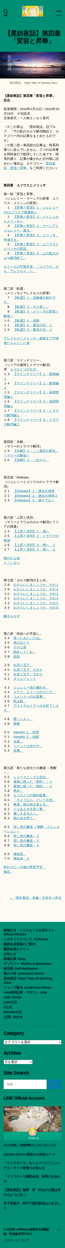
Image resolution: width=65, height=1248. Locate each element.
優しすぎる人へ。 (26, 813)
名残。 (18, 741)
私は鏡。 (19, 701)
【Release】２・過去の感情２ (35, 496)
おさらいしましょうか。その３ (36, 594)
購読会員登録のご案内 (19, 944)
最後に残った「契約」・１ (32, 781)
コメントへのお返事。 (29, 696)
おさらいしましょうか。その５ (36, 603)
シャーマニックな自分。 (31, 777)
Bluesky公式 (13, 1012)
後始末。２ (21, 858)
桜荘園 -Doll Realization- (21, 968)
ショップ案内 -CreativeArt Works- (28, 987)
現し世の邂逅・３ (26, 841)
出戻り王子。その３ (28, 674)
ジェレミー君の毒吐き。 (31, 687)
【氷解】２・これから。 (31, 460)
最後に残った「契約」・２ (32, 786)
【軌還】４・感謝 (26, 320)
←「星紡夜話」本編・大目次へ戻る (35, 898)
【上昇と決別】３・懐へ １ (34, 545)
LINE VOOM (12, 997)
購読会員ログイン (16, 949)
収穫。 (18, 750)
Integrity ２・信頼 (26, 737)
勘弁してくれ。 (24, 652)
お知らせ (10, 954)
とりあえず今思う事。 (29, 809)
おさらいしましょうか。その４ (36, 598)
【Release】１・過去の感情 (34, 491)
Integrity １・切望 (26, 732)
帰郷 (16, 724)
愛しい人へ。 (23, 719)
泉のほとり (21, 643)
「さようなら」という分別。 (34, 800)
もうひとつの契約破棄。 (31, 795)
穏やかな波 (12, 558)
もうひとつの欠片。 (24, 369)
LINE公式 (10, 1002)
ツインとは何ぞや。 (28, 746)
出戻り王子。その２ (28, 670)
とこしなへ (12, 563)
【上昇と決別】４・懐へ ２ (34, 549)
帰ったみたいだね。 (28, 638)
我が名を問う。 (24, 818)
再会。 (18, 791)
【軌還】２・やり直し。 (31, 307)
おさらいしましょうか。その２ (36, 589)
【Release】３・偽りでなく (34, 500)
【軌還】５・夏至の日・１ (32, 325)
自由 (16, 656)
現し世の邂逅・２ (26, 836)
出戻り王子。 (23, 665)
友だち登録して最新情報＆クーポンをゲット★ (30, 1145)
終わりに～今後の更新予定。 (25, 867)
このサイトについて (16, 1240)
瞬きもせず (12, 616)
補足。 (8, 872)
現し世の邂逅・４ (26, 845)
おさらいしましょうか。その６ (36, 607)
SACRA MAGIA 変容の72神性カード (29, 1154)
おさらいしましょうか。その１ (36, 585)
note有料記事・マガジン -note (25, 992)
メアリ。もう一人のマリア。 (34, 692)
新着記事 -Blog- (15, 959)
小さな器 (19, 647)
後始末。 (19, 854)
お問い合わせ (13, 1017)
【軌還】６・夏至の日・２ (32, 330)
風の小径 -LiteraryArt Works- (24, 973)
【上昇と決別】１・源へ (31, 531)
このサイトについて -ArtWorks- (26, 939)
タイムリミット (24, 679)
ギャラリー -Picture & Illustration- (28, 964)
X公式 (8, 1007)
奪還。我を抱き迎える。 (31, 804)
